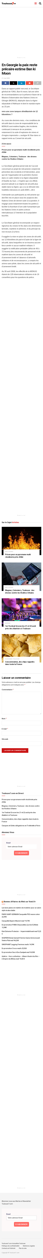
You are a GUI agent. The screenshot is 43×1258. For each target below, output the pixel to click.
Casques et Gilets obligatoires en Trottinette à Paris (21, 826)
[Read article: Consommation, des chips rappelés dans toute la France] (21, 648)
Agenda (7, 623)
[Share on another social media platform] (37, 83)
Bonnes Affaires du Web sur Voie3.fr (20, 902)
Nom (4, 718)
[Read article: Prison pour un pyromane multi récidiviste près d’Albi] (21, 541)
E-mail (5, 729)
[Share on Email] (29, 83)
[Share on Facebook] (5, 83)
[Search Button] (40, 3)
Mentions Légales (29, 1246)
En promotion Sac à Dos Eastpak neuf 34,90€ (18, 952)
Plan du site (22, 1248)
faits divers (9, 551)
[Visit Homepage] (9, 3)
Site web (5, 739)
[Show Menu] (36, 3)
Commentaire (8, 689)
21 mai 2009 (6, 78)
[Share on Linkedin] (21, 83)
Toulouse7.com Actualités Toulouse (13, 1243)
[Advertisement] (21, 30)
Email (8, 843)
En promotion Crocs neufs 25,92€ (14, 948)
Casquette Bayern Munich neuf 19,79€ (16, 921)
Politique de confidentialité (10, 1246)
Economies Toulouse (12, 659)
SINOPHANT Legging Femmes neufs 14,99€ (18, 944)
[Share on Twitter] (13, 83)
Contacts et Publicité (8, 1248)
